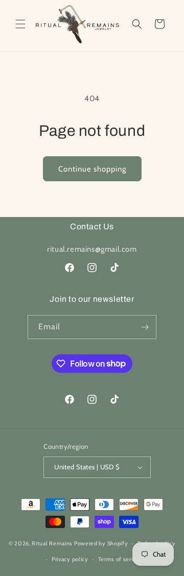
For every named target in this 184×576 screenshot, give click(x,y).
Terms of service (120, 559)
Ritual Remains (52, 543)
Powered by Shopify (101, 543)
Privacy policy (70, 559)
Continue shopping (92, 169)
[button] (20, 24)
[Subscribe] (144, 327)
